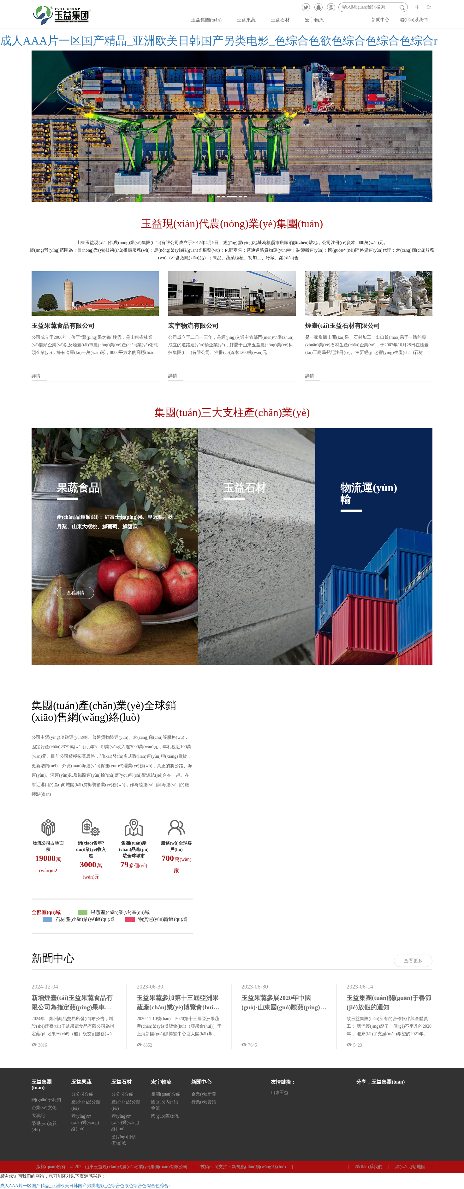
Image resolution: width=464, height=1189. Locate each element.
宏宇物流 (314, 19)
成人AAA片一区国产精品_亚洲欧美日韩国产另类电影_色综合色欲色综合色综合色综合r (218, 40)
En (428, 7)
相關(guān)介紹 (166, 1094)
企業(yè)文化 (44, 1107)
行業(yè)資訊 (203, 1102)
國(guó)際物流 (165, 1116)
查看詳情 (75, 592)
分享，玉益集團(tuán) (380, 1081)
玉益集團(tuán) (206, 19)
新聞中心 (380, 20)
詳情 (36, 375)
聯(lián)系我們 (414, 20)
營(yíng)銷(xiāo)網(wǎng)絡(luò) (85, 1122)
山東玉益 (280, 1092)
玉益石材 (280, 19)
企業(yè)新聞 (203, 1094)
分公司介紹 (82, 1094)
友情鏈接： (283, 1081)
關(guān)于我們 (46, 1099)
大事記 (38, 1115)
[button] (218, 196)
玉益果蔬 (246, 19)
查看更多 (413, 960)
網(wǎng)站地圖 (410, 1166)
